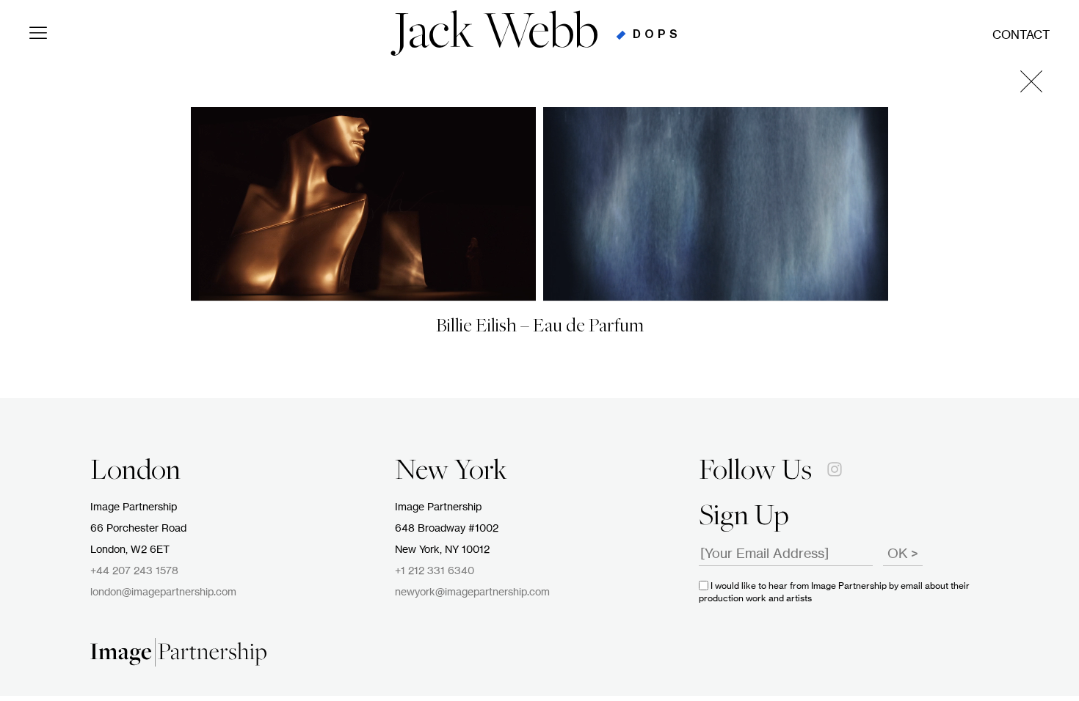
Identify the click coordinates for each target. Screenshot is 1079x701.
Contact (1021, 35)
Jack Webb (496, 35)
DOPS (657, 34)
